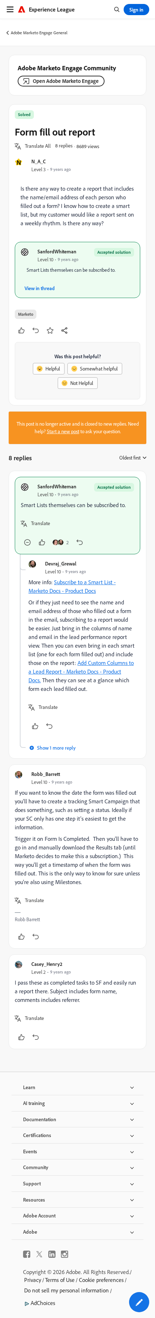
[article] (77, 515)
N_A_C (38, 161)
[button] (38, 146)
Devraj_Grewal (60, 563)
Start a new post (63, 431)
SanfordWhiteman (56, 251)
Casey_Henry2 (46, 964)
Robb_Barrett (45, 774)
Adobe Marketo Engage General (39, 32)
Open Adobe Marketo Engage (66, 80)
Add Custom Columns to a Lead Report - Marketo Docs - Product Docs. (81, 671)
